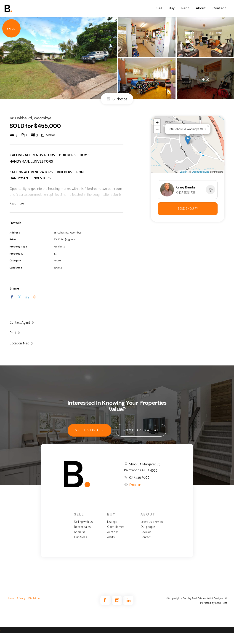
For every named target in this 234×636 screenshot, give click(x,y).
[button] (15, 332)
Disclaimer (34, 598)
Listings (112, 521)
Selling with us (83, 521)
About (201, 8)
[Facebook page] (106, 600)
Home (10, 598)
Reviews (146, 531)
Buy (172, 8)
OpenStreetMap (200, 171)
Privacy (21, 598)
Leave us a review (152, 521)
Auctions (113, 531)
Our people (148, 526)
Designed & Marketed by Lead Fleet (213, 600)
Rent (185, 8)
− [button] (157, 129)
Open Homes (115, 526)
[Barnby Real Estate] (22, 8)
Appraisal (80, 531)
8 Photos (120, 98)
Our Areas (80, 536)
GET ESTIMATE (89, 430)
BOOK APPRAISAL (141, 430)
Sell (159, 8)
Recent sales (82, 526)
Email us (135, 484)
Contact (219, 8)
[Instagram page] (117, 600)
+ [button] (157, 122)
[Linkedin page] (128, 600)
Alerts (111, 536)
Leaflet (183, 171)
